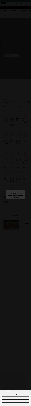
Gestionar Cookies (15, 403)
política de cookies (18, 394)
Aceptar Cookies (15, 397)
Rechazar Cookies (15, 400)
